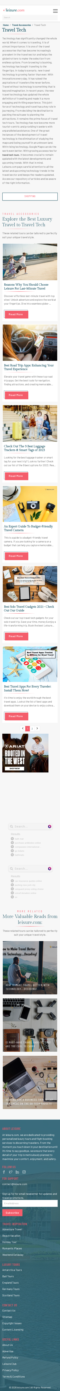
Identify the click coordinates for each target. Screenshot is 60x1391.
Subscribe (12, 1212)
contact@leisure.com (14, 1183)
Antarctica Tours (12, 1269)
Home (6, 25)
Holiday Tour (9, 1241)
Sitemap (7, 1316)
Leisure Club (9, 1363)
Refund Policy (10, 1357)
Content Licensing (12, 1329)
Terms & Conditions (13, 1376)
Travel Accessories (21, 25)
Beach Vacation (11, 1235)
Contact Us (8, 1310)
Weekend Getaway (13, 1254)
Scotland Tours (11, 1295)
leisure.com (23, 1387)
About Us (7, 1344)
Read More (16, 314)
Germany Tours (11, 1288)
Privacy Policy (10, 1370)
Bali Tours (8, 1276)
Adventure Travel (12, 1229)
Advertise (8, 1351)
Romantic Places (12, 1248)
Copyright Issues (12, 1323)
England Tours (10, 1282)
